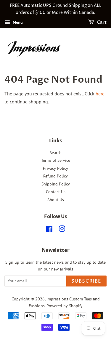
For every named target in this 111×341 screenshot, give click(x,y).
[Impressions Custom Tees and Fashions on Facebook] (49, 230)
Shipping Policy (55, 184)
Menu (17, 22)
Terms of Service (55, 160)
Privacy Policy (55, 168)
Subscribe (86, 281)
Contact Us (55, 191)
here (100, 94)
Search (56, 152)
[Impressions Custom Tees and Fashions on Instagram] (62, 230)
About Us (55, 199)
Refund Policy (55, 176)
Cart (101, 22)
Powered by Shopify (64, 305)
